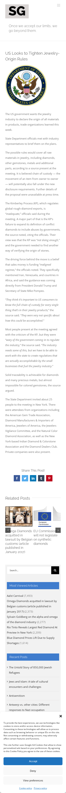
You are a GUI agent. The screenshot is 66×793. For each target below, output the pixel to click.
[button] (60, 716)
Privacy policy (40, 788)
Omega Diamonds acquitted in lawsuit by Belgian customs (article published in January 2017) (32, 606)
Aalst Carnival (15, 595)
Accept (33, 761)
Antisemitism (17, 695)
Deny (33, 770)
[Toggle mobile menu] (59, 5)
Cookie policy (25, 788)
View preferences (33, 780)
